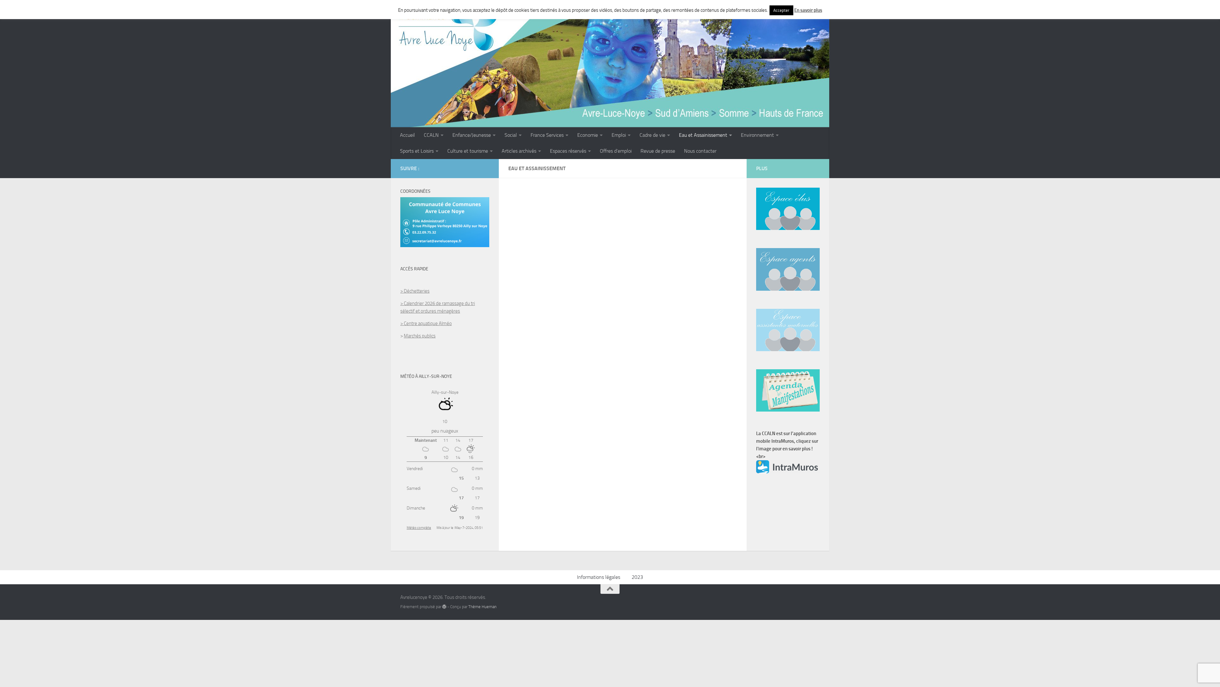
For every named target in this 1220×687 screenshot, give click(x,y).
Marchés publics (420, 336)
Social (511, 135)
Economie (587, 135)
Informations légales (598, 577)
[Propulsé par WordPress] (444, 607)
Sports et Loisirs (417, 151)
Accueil (407, 135)
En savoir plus (808, 10)
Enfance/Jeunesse (471, 135)
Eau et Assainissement (703, 135)
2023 (637, 577)
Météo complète (419, 528)
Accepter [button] (781, 10)
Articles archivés (519, 151)
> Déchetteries (415, 291)
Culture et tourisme (467, 151)
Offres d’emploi (616, 151)
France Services (547, 135)
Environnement (757, 135)
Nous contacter (700, 151)
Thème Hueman (482, 606)
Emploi (619, 135)
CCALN (431, 135)
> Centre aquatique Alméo (426, 323)
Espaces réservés (568, 151)
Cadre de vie (652, 135)
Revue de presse (657, 151)
